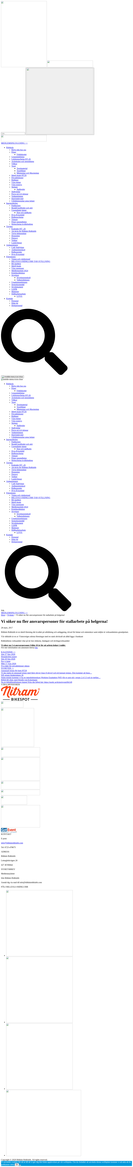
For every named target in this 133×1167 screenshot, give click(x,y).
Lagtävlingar (16, 243)
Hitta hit (14, 303)
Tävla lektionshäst (18, 233)
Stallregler (21, 189)
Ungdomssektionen (19, 282)
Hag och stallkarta (24, 212)
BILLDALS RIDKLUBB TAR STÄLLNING (30, 261)
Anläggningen (12, 245)
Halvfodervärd (17, 199)
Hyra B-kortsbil (17, 215)
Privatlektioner (17, 178)
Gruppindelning (17, 157)
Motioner (15, 291)
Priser (13, 152)
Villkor (14, 164)
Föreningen (11, 257)
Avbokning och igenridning (22, 161)
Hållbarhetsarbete (18, 294)
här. (36, 647)
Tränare (14, 219)
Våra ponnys (16, 185)
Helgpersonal (16, 305)
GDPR (14, 289)
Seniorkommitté (17, 284)
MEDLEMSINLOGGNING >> (14, 143)
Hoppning (15, 236)
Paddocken (16, 205)
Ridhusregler (16, 252)
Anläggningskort (18, 250)
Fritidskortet (21, 154)
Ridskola (10, 147)
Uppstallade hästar (18, 210)
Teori (13, 166)
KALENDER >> (8, 652)
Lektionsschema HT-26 (21, 159)
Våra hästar (16, 182)
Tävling (9, 226)
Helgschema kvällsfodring (22, 224)
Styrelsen (15, 275)
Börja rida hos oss (18, 150)
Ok (17, 1165)
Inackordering (12, 203)
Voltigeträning (17, 196)
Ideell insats (16, 266)
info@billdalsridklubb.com (12, 843)
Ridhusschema (17, 217)
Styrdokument (17, 287)
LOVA (19, 296)
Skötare (14, 187)
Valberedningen (23, 280)
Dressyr (14, 238)
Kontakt (9, 298)
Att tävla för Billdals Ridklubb (23, 231)
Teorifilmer (21, 171)
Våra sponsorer (17, 268)
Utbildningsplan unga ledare (23, 201)
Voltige (14, 240)
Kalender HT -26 (18, 229)
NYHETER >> (7, 668)
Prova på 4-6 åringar (19, 194)
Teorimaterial (22, 168)
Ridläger (14, 180)
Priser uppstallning (19, 222)
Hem (3, 615)
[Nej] (20, 1165)
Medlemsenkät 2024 (19, 271)
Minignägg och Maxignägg (28, 173)
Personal (14, 301)
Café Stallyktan (17, 247)
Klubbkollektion (18, 273)
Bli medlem (16, 264)
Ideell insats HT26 (18, 175)
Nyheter (10, 615)
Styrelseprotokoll (24, 278)
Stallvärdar (15, 192)
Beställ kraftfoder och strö (22, 208)
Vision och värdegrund (20, 259)
